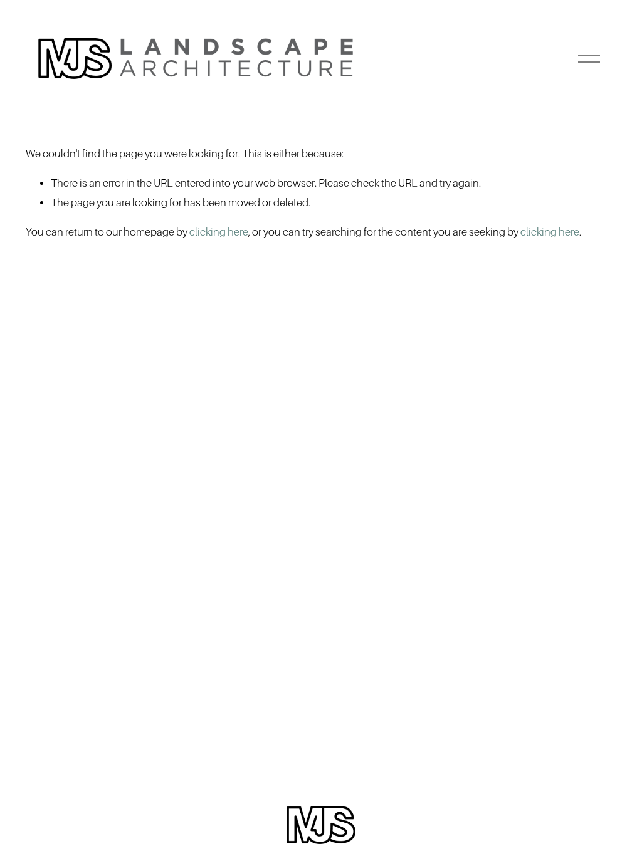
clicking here (218, 232)
